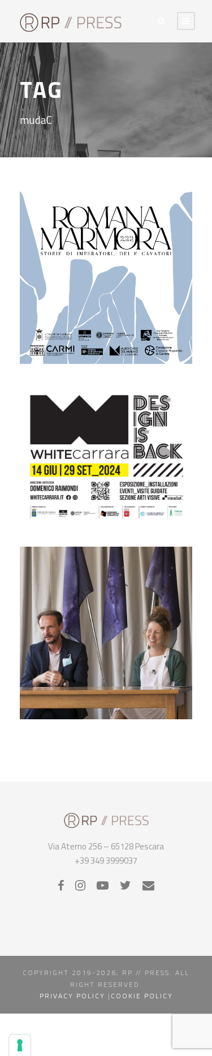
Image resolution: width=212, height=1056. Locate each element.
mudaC (107, 306)
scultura (148, 467)
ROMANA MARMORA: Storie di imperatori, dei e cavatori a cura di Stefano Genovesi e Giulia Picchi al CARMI (106, 255)
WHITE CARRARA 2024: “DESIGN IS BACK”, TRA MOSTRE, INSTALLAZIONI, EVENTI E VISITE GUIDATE (106, 415)
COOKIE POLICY (142, 995)
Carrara (87, 295)
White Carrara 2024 (106, 478)
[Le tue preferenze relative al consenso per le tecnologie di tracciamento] (20, 1045)
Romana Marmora (102, 318)
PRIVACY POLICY (72, 995)
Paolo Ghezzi (124, 673)
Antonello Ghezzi (78, 662)
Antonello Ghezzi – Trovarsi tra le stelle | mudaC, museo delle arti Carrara (106, 628)
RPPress (150, 318)
